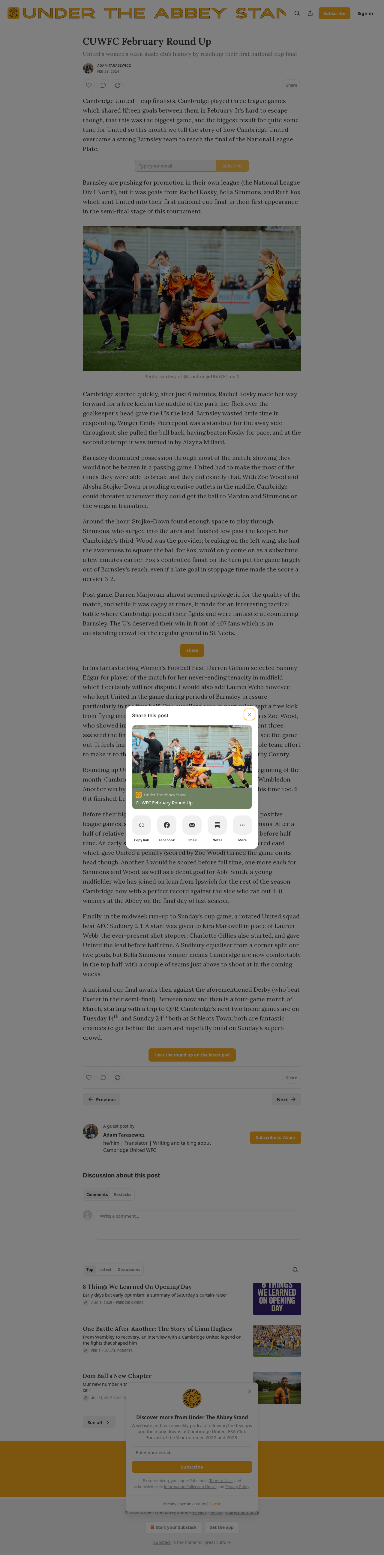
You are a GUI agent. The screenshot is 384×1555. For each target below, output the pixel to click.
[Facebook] (166, 825)
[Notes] (217, 825)
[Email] (192, 825)
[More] (242, 825)
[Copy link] (141, 825)
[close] (249, 714)
